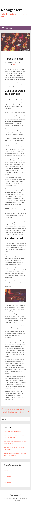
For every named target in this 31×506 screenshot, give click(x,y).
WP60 (18, 501)
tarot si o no (8, 83)
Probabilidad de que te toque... (14, 412)
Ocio (6, 56)
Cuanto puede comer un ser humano (12, 431)
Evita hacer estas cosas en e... (16, 409)
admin (7, 65)
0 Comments (16, 65)
